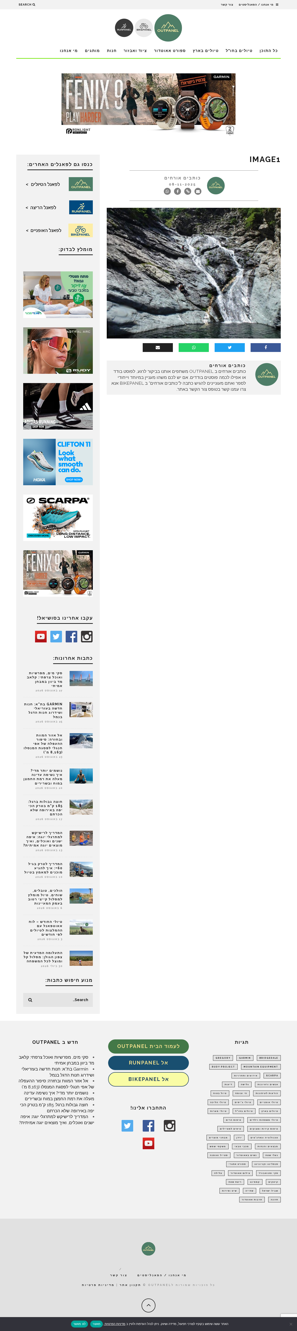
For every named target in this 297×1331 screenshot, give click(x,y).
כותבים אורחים (182, 178)
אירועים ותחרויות (246, 1075)
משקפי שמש (218, 1146)
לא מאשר (79, 1324)
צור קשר (227, 4)
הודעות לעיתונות (267, 1093)
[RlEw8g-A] (58, 573)
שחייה (249, 1191)
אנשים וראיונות (268, 1084)
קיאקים (273, 1182)
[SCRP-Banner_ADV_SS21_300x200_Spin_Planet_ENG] (58, 517)
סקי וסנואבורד (268, 1173)
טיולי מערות (218, 1111)
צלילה (218, 1173)
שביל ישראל (270, 1191)
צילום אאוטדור (240, 1173)
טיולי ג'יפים (243, 1102)
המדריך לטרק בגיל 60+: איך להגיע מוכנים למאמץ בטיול (43, 868)
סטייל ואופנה (219, 1155)
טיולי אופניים (269, 1102)
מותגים (92, 51)
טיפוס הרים (233, 1120)
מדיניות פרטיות (98, 1285)
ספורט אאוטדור (170, 51)
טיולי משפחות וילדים (264, 1120)
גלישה (245, 1084)
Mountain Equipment (261, 1067)
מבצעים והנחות (268, 1146)
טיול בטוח (220, 1093)
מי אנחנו (69, 51)
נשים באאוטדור (246, 1155)
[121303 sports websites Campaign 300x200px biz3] (58, 294)
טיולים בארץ (206, 51)
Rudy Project (223, 1067)
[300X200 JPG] (58, 405)
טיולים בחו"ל (239, 51)
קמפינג (255, 1182)
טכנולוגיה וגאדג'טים (264, 1137)
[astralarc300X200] (58, 350)
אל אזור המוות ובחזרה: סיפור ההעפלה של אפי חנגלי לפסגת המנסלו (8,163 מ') (43, 743)
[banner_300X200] (58, 461)
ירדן (239, 1137)
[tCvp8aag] (148, 104)
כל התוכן (269, 51)
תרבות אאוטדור (252, 1199)
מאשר (96, 1324)
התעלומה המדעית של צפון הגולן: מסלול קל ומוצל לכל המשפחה (43, 957)
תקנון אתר (130, 1285)
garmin (245, 1058)
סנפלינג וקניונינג (266, 1164)
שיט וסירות (229, 1191)
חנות (112, 51)
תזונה (274, 1199)
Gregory (223, 1058)
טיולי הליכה (218, 1102)
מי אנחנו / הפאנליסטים (256, 4)
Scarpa (272, 1075)
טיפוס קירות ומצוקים (264, 1129)
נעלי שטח (271, 1155)
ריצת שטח (235, 1182)
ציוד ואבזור (135, 51)
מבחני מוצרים (218, 1137)
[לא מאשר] (291, 1324)
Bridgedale (268, 1058)
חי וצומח (241, 1093)
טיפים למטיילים (230, 1129)
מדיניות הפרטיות (114, 1324)
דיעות (228, 1084)
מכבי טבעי (242, 1146)
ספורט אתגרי (237, 1164)
